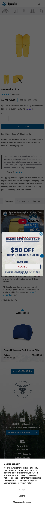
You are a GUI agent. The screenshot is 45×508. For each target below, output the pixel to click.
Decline (22, 496)
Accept (22, 489)
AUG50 (22, 266)
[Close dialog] (40, 234)
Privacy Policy (26, 483)
